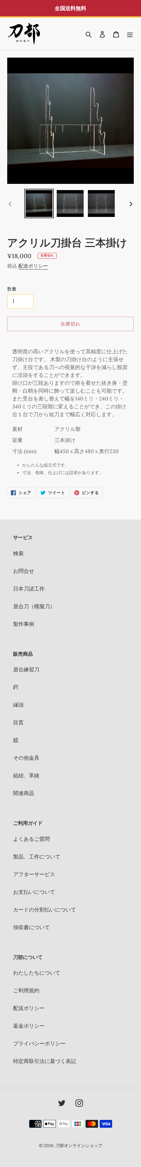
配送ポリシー (33, 266)
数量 (11, 289)
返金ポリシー (29, 1025)
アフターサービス (34, 874)
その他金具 (26, 757)
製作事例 (23, 624)
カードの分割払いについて (44, 909)
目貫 (18, 722)
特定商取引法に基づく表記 (44, 1061)
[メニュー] (130, 34)
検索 (18, 553)
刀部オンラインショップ (78, 1145)
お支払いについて (34, 892)
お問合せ (23, 571)
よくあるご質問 (31, 839)
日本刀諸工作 (29, 588)
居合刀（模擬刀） (34, 606)
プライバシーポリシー (39, 1043)
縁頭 (18, 704)
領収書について (31, 927)
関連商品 (23, 793)
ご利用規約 (26, 990)
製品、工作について (36, 856)
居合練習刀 (26, 669)
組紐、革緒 (26, 775)
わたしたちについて (36, 972)
